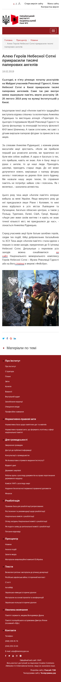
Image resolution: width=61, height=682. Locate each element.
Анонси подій (10, 549)
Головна (8, 40)
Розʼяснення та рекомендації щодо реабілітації (25, 511)
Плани (8, 376)
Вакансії (8, 392)
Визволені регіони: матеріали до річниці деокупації (26, 572)
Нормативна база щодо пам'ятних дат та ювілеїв (25, 425)
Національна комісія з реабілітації (19, 516)
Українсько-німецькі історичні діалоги (20, 593)
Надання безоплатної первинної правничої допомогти (28, 488)
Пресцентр (21, 40)
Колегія (8, 386)
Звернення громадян (14, 445)
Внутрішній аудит (12, 397)
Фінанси (8, 493)
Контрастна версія (50, 7)
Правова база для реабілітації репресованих (24, 506)
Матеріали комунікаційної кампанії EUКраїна (24, 559)
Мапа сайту (53, 3)
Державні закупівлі (13, 470)
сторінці (19, 263)
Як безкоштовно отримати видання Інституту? (24, 460)
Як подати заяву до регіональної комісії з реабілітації (27, 527)
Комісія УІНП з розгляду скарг (17, 483)
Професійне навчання (14, 412)
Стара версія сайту (34, 3)
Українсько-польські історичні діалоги (20, 603)
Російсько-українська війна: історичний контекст (25, 577)
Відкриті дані (10, 465)
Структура (9, 371)
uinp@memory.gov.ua (20, 651)
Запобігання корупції (14, 402)
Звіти (7, 381)
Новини (34, 40)
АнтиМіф (9, 588)
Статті (8, 582)
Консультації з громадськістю (17, 455)
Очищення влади (12, 407)
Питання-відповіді (12, 532)
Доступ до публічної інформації (18, 450)
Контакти (10, 630)
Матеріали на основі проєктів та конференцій (24, 598)
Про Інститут (10, 366)
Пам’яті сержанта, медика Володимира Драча (24, 615)
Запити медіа (10, 554)
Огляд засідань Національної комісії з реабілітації (26, 521)
